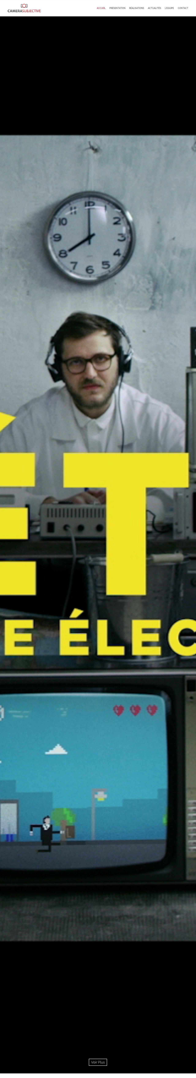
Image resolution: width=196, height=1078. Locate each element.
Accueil (101, 8)
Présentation (117, 8)
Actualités (154, 8)
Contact (183, 8)
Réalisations (136, 8)
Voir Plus (98, 1062)
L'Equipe (169, 8)
